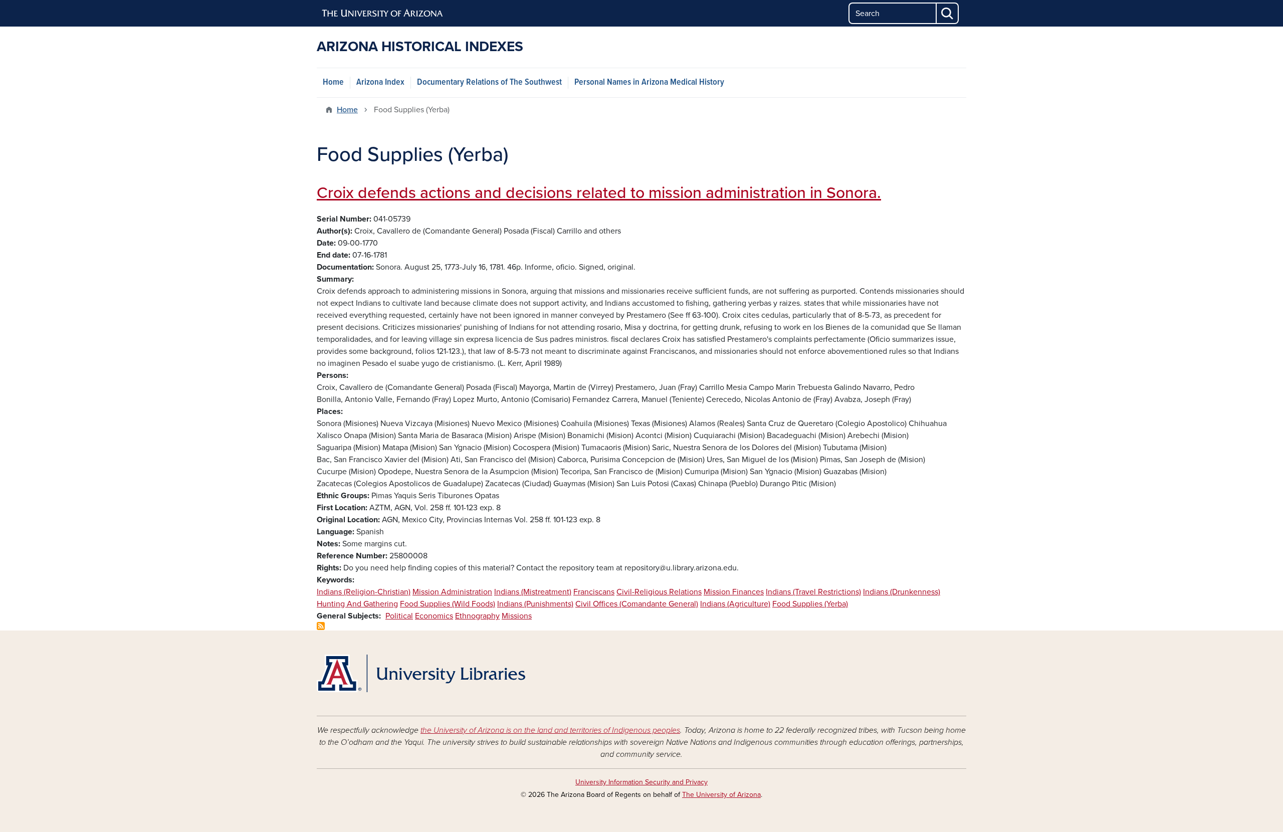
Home (333, 82)
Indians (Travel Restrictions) (813, 592)
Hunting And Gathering (357, 604)
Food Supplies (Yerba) (810, 604)
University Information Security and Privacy (641, 782)
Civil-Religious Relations (659, 592)
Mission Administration (452, 592)
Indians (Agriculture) (735, 604)
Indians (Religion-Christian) (363, 592)
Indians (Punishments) (535, 604)
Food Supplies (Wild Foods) (447, 604)
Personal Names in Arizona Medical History (649, 82)
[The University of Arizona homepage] (383, 13)
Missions (517, 616)
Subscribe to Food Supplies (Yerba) (321, 626)
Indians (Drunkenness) (901, 592)
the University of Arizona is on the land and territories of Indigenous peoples (550, 730)
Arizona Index (380, 82)
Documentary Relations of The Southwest (489, 82)
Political (399, 616)
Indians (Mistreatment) (532, 592)
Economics (434, 616)
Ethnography (477, 616)
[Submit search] (948, 13)
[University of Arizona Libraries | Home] (421, 673)
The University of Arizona (721, 794)
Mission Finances (734, 592)
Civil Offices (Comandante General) (636, 604)
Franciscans (593, 592)
